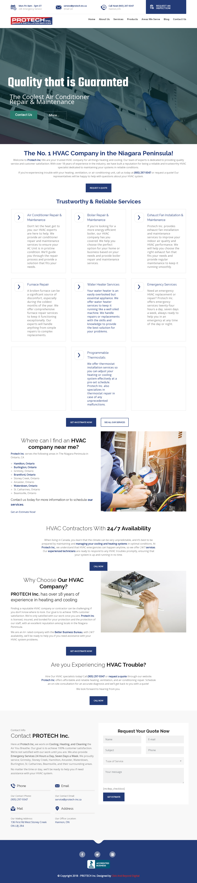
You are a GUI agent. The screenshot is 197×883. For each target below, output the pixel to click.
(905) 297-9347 (19, 799)
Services (118, 19)
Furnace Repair (38, 284)
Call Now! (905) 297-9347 (121, 5)
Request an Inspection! (163, 7)
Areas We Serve (151, 19)
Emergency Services (162, 284)
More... (54, 115)
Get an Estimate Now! (81, 422)
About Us (104, 19)
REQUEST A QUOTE (98, 187)
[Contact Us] (152, 7)
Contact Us (179, 19)
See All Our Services (114, 422)
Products (132, 19)
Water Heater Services (103, 284)
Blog (166, 19)
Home (91, 19)
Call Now (98, 566)
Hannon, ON (62, 822)
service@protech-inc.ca (75, 5)
